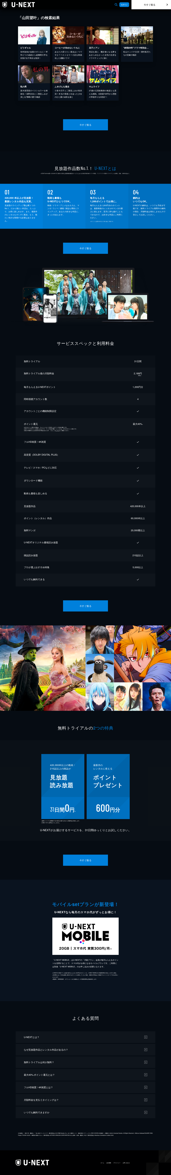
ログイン (124, 4)
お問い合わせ (126, 1162)
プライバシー (116, 1162)
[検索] (116, 4)
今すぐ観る (149, 4)
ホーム (102, 1162)
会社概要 (108, 1162)
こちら (57, 430)
